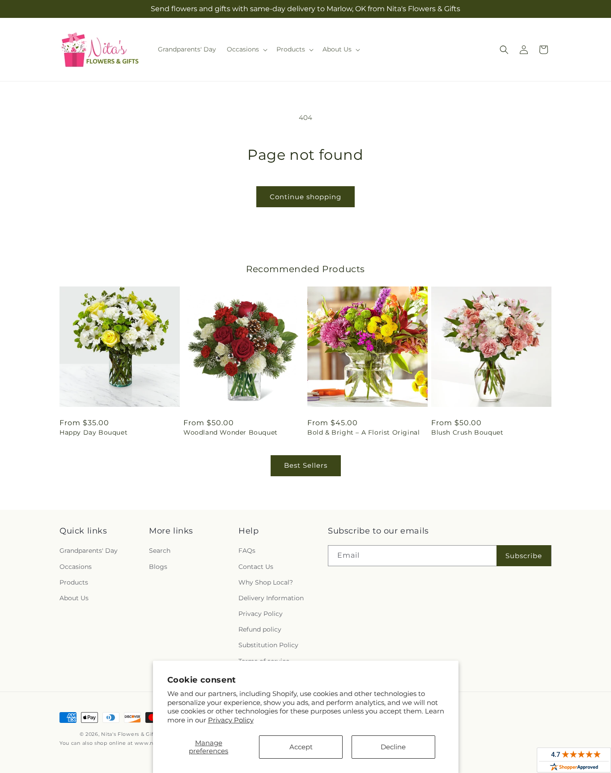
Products (73, 582)
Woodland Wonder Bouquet (230, 432)
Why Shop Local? (265, 582)
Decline (393, 747)
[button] (246, 49)
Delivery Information (271, 598)
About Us (74, 598)
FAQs (246, 551)
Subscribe (523, 555)
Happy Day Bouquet (93, 432)
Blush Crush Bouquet (467, 432)
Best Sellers (305, 465)
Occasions (75, 567)
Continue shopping (305, 196)
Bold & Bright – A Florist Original (363, 432)
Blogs (158, 567)
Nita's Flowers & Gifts (129, 734)
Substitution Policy (268, 645)
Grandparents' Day (88, 551)
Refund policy (259, 629)
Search (159, 551)
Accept (301, 747)
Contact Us (255, 567)
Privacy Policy (231, 720)
